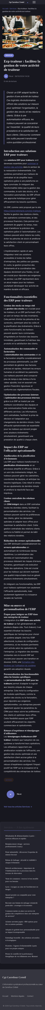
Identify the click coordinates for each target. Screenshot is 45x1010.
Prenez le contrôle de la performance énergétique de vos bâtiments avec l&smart (21, 955)
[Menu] (34, 2)
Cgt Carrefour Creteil (14, 977)
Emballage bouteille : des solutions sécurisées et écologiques (22, 939)
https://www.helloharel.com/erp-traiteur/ (22, 211)
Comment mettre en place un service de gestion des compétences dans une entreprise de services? (22, 913)
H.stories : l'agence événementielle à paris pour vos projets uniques (21, 947)
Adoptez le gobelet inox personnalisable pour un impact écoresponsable (22, 931)
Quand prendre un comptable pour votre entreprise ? (20, 896)
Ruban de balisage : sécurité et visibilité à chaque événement (20, 861)
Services (13, 9)
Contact (30, 996)
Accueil (5, 9)
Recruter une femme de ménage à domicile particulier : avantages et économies (21, 904)
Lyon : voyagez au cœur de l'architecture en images (21, 888)
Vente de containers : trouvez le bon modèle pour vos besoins (21, 880)
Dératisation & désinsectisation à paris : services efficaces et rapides (20, 837)
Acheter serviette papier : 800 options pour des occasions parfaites (21, 923)
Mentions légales (17, 996)
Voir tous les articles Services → (18, 807)
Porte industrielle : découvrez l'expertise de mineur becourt (21, 853)
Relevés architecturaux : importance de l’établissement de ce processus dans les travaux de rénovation (20, 870)
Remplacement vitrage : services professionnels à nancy (17, 845)
